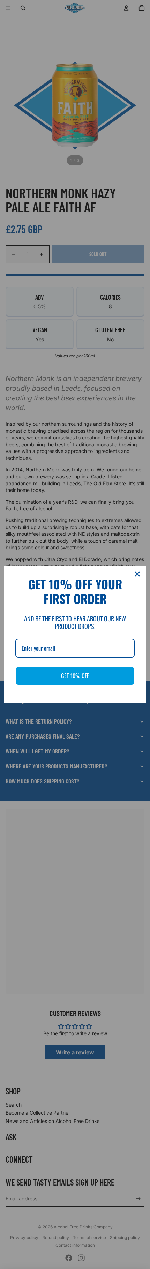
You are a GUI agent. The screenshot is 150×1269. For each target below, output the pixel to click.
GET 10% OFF (75, 675)
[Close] (137, 574)
